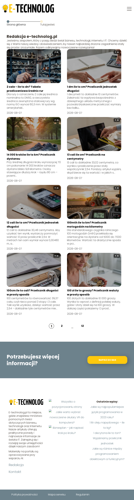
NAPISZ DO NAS (107, 360)
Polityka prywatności (24, 494)
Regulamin (82, 494)
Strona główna (16, 24)
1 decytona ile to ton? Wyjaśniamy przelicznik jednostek (107, 438)
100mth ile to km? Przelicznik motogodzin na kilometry (87, 224)
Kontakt (15, 472)
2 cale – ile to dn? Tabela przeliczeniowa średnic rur (25, 89)
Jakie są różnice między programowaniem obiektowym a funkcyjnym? (107, 454)
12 (82, 326)
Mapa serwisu (57, 494)
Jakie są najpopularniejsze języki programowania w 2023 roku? (107, 412)
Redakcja (16, 465)
